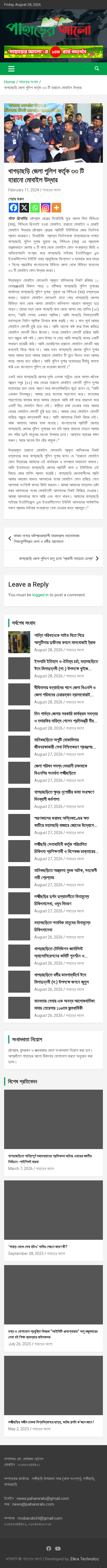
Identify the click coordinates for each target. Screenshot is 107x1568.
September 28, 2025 (26, 1253)
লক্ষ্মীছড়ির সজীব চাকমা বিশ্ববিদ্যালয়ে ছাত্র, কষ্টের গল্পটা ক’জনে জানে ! (51, 1422)
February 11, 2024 (23, 190)
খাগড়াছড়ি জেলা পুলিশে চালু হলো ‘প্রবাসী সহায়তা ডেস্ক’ (56, 558)
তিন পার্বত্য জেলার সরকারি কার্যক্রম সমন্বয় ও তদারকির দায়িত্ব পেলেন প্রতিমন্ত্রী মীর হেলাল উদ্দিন (66, 720)
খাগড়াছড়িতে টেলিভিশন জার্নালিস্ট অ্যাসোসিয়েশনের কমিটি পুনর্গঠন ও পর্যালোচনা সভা (59, 955)
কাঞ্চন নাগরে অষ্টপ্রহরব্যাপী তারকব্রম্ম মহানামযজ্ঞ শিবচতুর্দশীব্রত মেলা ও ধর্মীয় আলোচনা (46, 538)
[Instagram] (45, 207)
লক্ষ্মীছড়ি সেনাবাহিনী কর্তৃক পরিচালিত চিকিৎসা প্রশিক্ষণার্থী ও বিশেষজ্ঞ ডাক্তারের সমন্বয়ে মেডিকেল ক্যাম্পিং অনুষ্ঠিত (64, 851)
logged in (40, 594)
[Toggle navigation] (11, 68)
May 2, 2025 (18, 1429)
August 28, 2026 (48, 650)
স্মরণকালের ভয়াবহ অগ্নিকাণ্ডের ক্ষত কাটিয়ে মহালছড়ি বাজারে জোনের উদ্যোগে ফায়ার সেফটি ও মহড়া (64, 825)
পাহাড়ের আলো (52, 190)
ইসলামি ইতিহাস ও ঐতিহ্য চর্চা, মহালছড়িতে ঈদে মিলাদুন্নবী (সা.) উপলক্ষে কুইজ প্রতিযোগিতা (66, 668)
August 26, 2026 (48, 937)
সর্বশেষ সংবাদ (23, 623)
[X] (24, 207)
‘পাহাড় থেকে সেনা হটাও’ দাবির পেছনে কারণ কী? (37, 1246)
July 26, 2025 (19, 1344)
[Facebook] (13, 207)
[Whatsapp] (35, 207)
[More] (56, 207)
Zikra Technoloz (84, 1558)
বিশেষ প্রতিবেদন (22, 1081)
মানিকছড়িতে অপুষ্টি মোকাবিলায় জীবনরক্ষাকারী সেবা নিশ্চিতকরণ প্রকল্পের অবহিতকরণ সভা (63, 747)
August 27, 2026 (48, 754)
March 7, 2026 (20, 1168)
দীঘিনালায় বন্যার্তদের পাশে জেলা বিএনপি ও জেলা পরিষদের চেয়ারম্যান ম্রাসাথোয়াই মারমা (64, 694)
